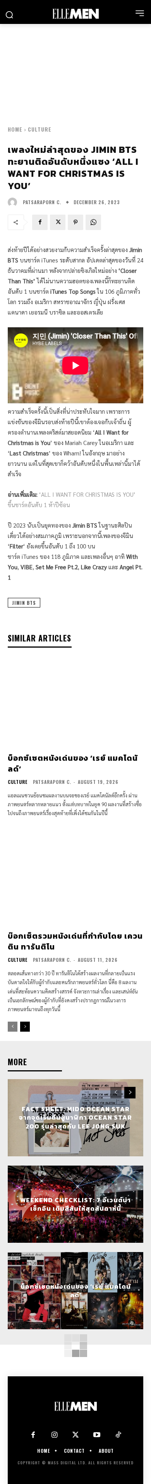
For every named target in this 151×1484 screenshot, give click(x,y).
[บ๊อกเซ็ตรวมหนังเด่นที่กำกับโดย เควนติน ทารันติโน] (75, 880)
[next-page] (25, 1027)
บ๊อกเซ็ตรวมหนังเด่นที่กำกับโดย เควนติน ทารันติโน (75, 941)
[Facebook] (40, 222)
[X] (57, 222)
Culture (39, 129)
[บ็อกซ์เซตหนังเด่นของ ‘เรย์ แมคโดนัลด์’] (75, 702)
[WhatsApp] (93, 222)
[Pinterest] (75, 222)
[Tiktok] (118, 1435)
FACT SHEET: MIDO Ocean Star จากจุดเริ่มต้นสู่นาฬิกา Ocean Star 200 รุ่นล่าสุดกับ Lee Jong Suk (75, 1117)
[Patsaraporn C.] (14, 202)
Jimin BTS (24, 602)
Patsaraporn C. (42, 202)
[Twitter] (75, 1435)
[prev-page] (12, 1027)
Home (15, 129)
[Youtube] (97, 1435)
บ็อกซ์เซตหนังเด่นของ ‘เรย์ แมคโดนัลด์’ (73, 763)
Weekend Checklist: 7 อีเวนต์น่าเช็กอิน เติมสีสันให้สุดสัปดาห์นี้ (75, 1204)
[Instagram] (54, 1435)
